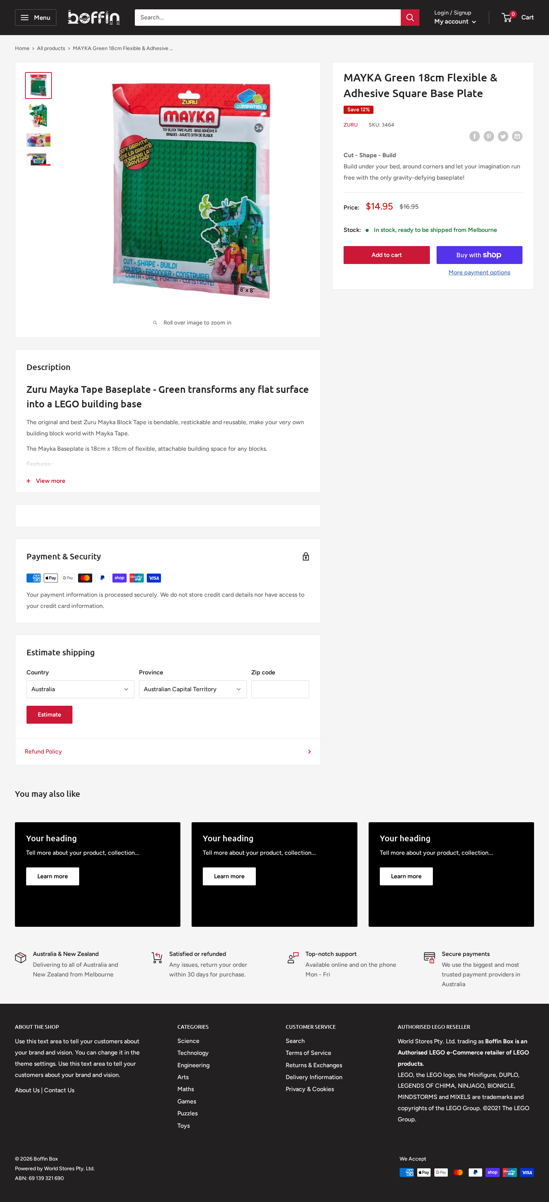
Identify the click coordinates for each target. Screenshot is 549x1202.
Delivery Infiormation (314, 1077)
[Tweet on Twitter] (503, 136)
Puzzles (187, 1113)
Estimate (49, 714)
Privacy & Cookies (310, 1089)
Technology (193, 1052)
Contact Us (59, 1090)
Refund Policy (43, 751)
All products (51, 48)
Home (22, 48)
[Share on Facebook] (474, 136)
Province (151, 672)
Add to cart (387, 254)
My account (452, 21)
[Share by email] (517, 136)
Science (188, 1040)
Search (295, 1040)
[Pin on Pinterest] (489, 136)
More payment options (479, 272)
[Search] (410, 17)
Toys (183, 1125)
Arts (183, 1077)
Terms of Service (308, 1052)
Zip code (263, 672)
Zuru (351, 125)
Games (186, 1101)
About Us (27, 1090)
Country (38, 672)
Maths (185, 1089)
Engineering (193, 1065)
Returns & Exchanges (314, 1065)
